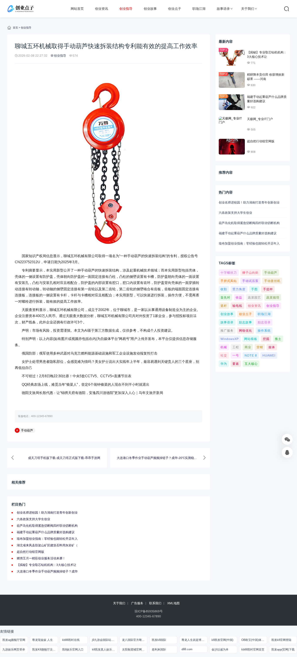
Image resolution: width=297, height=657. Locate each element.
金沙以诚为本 (220, 649)
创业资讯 (101, 8)
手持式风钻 (228, 281)
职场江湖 (198, 8)
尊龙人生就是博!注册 (194, 640)
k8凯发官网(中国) (222, 640)
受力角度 (238, 289)
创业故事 (150, 8)
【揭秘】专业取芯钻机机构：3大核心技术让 (46, 565)
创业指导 (125, 8)
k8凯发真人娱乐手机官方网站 (105, 649)
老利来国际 (159, 649)
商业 (248, 347)
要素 (235, 363)
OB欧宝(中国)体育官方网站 (254, 640)
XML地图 (173, 603)
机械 (223, 347)
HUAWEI (268, 355)
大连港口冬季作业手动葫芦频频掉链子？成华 (47, 571)
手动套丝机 (272, 281)
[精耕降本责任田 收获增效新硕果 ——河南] (232, 80)
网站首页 (77, 8)
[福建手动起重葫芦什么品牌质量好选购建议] (232, 102)
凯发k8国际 (159, 640)
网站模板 (250, 339)
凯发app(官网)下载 (283, 649)
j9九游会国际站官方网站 (105, 640)
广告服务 (137, 603)
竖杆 (223, 305)
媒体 (272, 347)
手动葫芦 (27, 430)
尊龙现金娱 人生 (42, 640)
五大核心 (251, 363)
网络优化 (245, 330)
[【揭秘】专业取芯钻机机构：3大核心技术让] (232, 58)
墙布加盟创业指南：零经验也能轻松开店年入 (47, 538)
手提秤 (268, 289)
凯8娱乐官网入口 (72, 649)
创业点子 (174, 8)
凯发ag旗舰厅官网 (13, 640)
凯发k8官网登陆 (281, 640)
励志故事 (245, 322)
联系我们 (155, 603)
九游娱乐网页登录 (13, 649)
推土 (278, 339)
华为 (223, 363)
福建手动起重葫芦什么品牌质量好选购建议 (46, 532)
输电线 (237, 305)
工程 (235, 347)
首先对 (225, 297)
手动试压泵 (250, 281)
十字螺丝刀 (228, 272)
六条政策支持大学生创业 (33, 519)
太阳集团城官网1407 (135, 649)
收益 (239, 297)
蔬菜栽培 (272, 297)
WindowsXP (229, 339)
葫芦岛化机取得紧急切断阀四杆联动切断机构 (47, 525)
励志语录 (264, 322)
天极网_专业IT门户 (260, 119)
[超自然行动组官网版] (232, 146)
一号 (235, 355)
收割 (223, 289)
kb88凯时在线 (71, 640)
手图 (254, 289)
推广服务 (227, 330)
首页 (15, 27)
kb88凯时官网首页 (252, 649)
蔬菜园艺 (254, 297)
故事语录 (223, 8)
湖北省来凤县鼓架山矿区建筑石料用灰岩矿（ (47, 545)
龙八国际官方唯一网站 (135, 640)
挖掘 (266, 339)
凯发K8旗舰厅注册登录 (45, 649)
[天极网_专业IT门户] (232, 124)
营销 (260, 347)
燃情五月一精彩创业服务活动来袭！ (41, 558)
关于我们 (247, 8)
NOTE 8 (251, 355)
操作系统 (264, 330)
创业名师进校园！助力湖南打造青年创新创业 (47, 512)
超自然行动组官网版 (30, 551)
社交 (223, 355)
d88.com (187, 649)
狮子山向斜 (250, 272)
